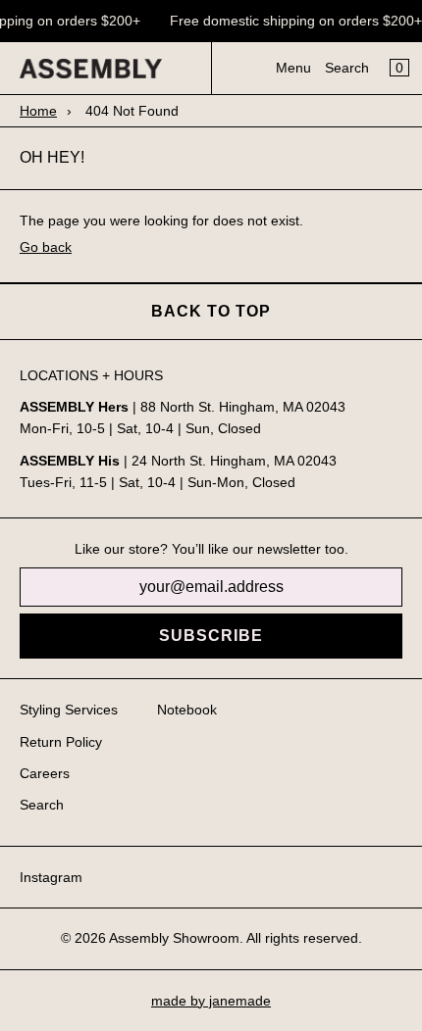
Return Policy (61, 742)
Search (347, 67)
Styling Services (69, 709)
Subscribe (211, 635)
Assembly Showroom (174, 938)
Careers (45, 773)
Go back (46, 247)
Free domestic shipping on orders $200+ (295, 20)
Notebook (187, 709)
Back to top (211, 311)
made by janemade (211, 1000)
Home (38, 111)
